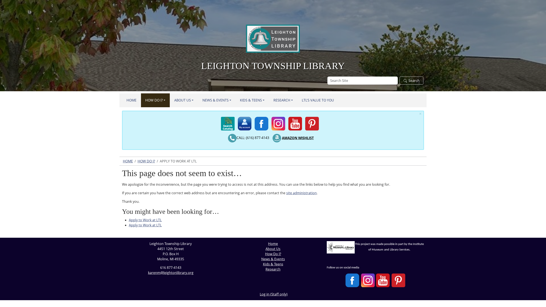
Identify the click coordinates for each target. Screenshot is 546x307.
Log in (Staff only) (274, 294)
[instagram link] (278, 122)
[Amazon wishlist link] (277, 138)
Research (281, 100)
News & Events (215, 100)
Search (414, 80)
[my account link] (244, 122)
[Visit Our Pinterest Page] (398, 280)
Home (131, 100)
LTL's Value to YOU (318, 100)
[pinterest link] (312, 122)
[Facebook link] (261, 122)
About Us (182, 100)
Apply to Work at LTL (145, 220)
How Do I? (154, 100)
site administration (301, 193)
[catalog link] (228, 122)
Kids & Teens (251, 100)
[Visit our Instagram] (368, 280)
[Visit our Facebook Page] (352, 280)
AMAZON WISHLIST (298, 138)
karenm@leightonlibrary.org (170, 272)
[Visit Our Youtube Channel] (383, 280)
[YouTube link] (295, 122)
